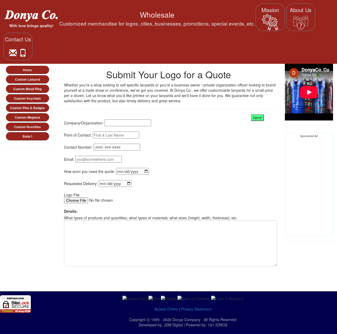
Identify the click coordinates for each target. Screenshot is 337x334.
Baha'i (27, 136)
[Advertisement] (309, 187)
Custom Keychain (27, 98)
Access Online (166, 309)
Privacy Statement (196, 309)
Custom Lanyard (27, 79)
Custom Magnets (27, 117)
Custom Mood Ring (27, 89)
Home (27, 70)
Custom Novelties (27, 127)
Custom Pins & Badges (27, 108)
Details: (71, 211)
